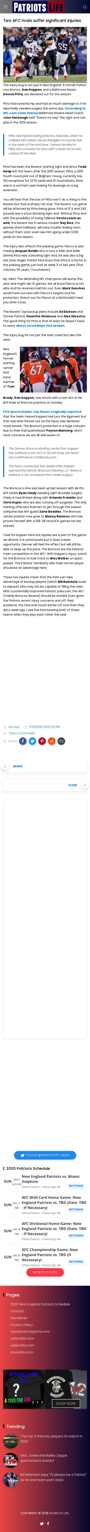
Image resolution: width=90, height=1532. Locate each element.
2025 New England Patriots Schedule (40, 1304)
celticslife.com (22, 1338)
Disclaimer (19, 1318)
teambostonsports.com (30, 1331)
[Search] (85, 7)
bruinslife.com (21, 1352)
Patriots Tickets (45, 1272)
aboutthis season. (40, 326)
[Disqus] (45, 863)
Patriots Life (59, 1513)
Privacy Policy (21, 1324)
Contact (17, 1311)
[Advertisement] (45, 671)
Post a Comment (21, 733)
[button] (23, 741)
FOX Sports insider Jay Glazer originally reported (42, 412)
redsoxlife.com (22, 1345)
